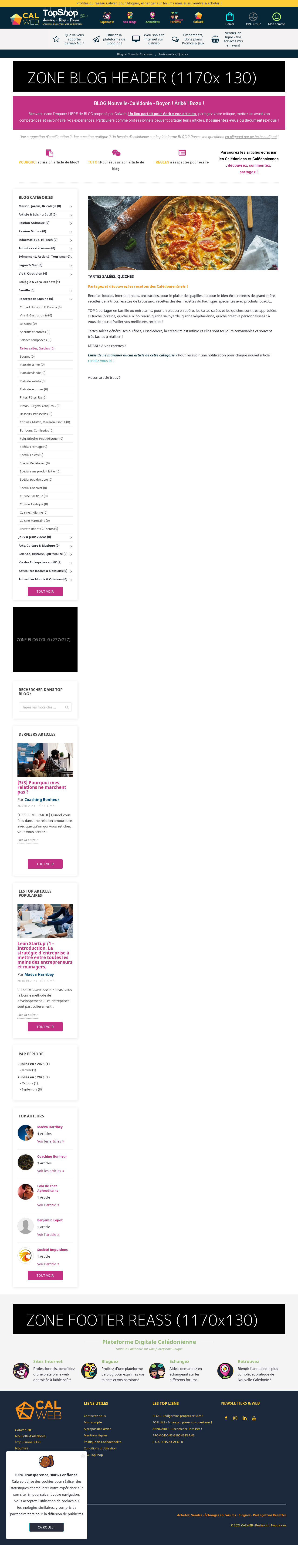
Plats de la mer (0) (32, 364)
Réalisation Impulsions (270, 1525)
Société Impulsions (52, 1249)
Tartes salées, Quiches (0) (37, 348)
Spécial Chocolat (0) (33, 488)
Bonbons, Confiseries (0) (37, 430)
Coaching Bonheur (52, 1156)
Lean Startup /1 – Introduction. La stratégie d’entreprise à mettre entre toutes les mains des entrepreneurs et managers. (44, 955)
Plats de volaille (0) (33, 381)
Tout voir (45, 591)
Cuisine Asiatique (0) (34, 504)
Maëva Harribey (50, 1127)
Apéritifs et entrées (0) (35, 332)
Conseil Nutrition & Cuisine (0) (41, 307)
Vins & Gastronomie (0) (36, 315)
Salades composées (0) (35, 340)
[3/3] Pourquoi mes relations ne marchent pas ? (41, 787)
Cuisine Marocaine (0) (35, 520)
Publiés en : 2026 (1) (33, 1064)
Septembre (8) (32, 1089)
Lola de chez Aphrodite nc (47, 1188)
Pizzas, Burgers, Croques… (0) (40, 406)
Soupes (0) (27, 356)
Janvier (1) (29, 1070)
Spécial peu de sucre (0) (36, 479)
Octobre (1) (30, 1083)
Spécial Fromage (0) (33, 447)
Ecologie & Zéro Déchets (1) (39, 282)
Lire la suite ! (27, 840)
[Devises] (253, 21)
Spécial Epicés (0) (31, 455)
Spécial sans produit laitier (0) (40, 471)
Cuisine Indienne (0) (33, 512)
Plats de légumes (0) (34, 389)
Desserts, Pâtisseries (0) (36, 414)
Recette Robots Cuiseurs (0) (39, 529)
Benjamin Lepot (50, 1220)
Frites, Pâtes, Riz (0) (33, 397)
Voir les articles (49, 1141)
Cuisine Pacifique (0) (34, 496)
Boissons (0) (28, 324)
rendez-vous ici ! (101, 360)
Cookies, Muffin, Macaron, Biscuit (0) (45, 422)
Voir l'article (47, 1205)
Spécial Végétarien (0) (35, 463)
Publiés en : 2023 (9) (33, 1077)
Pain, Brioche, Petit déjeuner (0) (41, 438)
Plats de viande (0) (32, 373)
